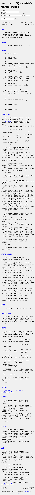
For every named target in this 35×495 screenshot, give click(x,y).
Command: (4, 10)
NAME (2, 29)
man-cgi (17, 493)
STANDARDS (4, 397)
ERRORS (3, 328)
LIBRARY (4, 42)
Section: (3, 13)
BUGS (2, 448)
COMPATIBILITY (6, 313)
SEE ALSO (4, 387)
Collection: (4, 17)
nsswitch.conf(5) (7, 392)
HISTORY (4, 426)
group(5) (8, 121)
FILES (3, 305)
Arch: (25, 13)
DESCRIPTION (5, 114)
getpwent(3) (9, 390)
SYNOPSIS (4, 50)
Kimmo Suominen (5, 493)
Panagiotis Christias (26, 493)
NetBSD (27, 491)
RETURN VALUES (6, 254)
